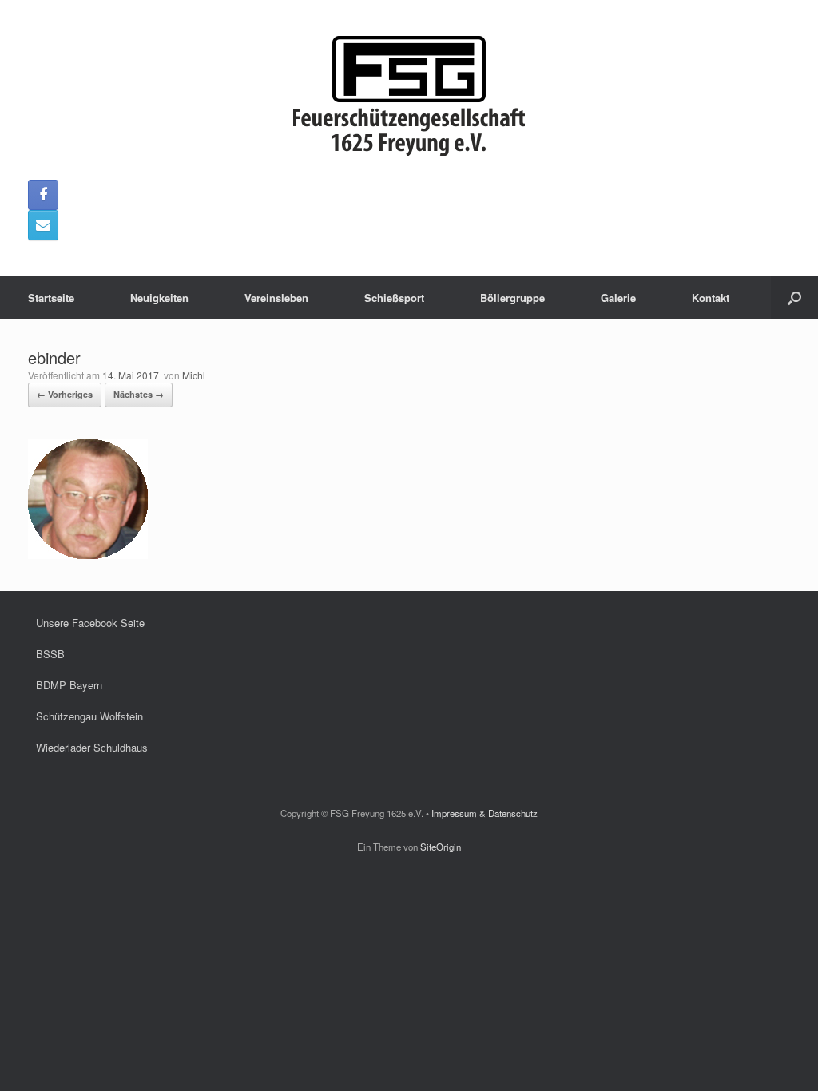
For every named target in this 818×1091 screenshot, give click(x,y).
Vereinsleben (276, 297)
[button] (794, 297)
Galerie (618, 297)
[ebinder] (88, 554)
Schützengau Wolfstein (89, 716)
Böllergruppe (512, 297)
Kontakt (710, 297)
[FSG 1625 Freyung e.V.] (409, 96)
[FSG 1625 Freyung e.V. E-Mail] (43, 225)
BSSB (50, 653)
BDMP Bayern (69, 684)
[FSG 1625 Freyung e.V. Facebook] (43, 195)
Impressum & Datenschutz (484, 813)
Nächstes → (138, 394)
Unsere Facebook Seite (90, 622)
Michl (193, 375)
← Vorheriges (65, 394)
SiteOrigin (440, 846)
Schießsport (394, 297)
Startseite (51, 297)
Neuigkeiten (159, 297)
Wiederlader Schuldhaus (92, 747)
